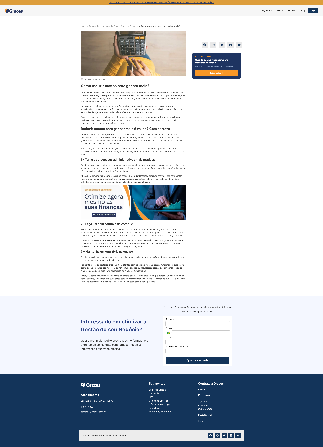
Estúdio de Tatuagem (160, 411)
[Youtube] (239, 45)
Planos (280, 10)
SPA (151, 397)
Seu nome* (170, 319)
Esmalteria (154, 408)
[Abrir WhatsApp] (6, 440)
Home (83, 26)
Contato (202, 401)
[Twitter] (222, 45)
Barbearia (154, 393)
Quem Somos (205, 409)
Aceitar (308, 436)
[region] (290, 428)
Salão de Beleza (157, 389)
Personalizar (274, 436)
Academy (203, 405)
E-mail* (168, 337)
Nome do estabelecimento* (177, 346)
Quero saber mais (197, 360)
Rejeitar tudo (293, 436)
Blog (303, 10)
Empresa (292, 10)
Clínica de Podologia (159, 404)
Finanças (134, 26)
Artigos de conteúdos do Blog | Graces (108, 26)
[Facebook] (205, 45)
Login (312, 10)
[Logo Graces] (14, 10)
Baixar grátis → (216, 73)
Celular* (169, 328)
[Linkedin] (230, 45)
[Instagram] (213, 45)
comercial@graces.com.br (93, 411)
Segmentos (267, 10)
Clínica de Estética (158, 400)
